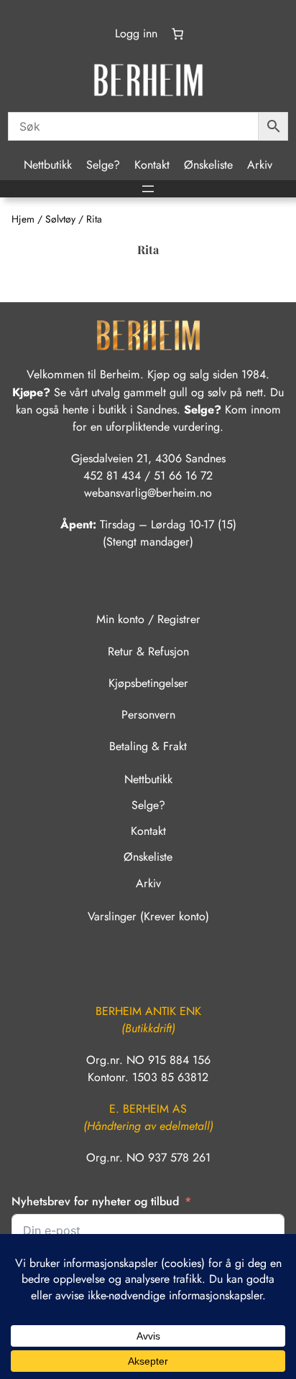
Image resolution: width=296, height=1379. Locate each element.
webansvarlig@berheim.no (148, 493)
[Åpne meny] (148, 188)
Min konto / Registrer (148, 619)
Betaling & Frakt (148, 746)
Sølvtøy (60, 219)
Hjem (22, 219)
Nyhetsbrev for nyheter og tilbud (95, 1201)
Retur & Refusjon (148, 651)
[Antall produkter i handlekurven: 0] (177, 33)
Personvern (148, 714)
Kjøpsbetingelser (148, 683)
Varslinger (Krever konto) (148, 916)
